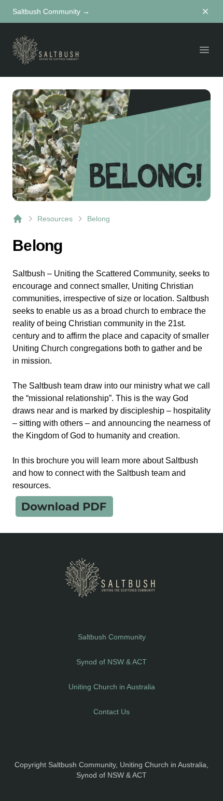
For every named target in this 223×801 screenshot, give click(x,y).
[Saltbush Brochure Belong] (111, 506)
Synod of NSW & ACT (111, 662)
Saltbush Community (51, 11)
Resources (55, 219)
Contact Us (111, 711)
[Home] (17, 218)
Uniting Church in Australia (111, 687)
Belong (98, 219)
